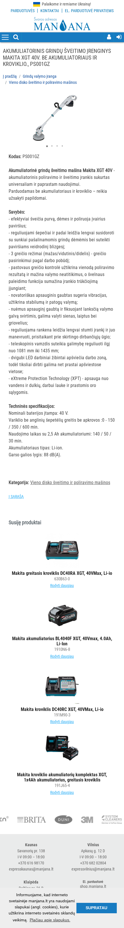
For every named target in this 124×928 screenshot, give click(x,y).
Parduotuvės (23, 10)
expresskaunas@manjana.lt (31, 869)
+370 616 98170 (31, 863)
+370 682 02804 (93, 863)
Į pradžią (10, 76)
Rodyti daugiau (62, 585)
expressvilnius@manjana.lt (93, 869)
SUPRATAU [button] (96, 907)
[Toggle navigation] (5, 37)
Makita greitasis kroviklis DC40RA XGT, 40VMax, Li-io (62, 573)
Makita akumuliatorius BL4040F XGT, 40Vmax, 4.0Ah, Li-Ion (62, 641)
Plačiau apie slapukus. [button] (50, 920)
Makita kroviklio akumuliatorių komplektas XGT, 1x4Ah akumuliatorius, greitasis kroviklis (62, 777)
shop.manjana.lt (93, 886)
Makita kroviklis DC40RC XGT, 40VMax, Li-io (62, 709)
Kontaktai (49, 10)
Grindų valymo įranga (40, 76)
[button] (95, 99)
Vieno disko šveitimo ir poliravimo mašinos (43, 82)
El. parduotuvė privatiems (89, 10)
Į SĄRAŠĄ (16, 496)
